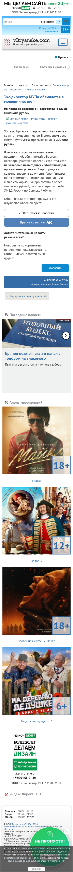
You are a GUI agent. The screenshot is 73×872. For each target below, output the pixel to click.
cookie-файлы (39, 848)
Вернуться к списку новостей (28, 296)
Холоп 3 (50, 551)
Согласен (36, 868)
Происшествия (40, 85)
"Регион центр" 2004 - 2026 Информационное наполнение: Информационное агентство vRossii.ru (33, 826)
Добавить (55, 268)
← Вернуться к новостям (36, 213)
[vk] (49, 222)
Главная (8, 85)
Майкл (51, 471)
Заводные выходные (53, 66)
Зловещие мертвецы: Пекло (44, 631)
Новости (22, 85)
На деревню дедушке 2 (44, 711)
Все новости (22, 66)
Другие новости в (32, 222)
